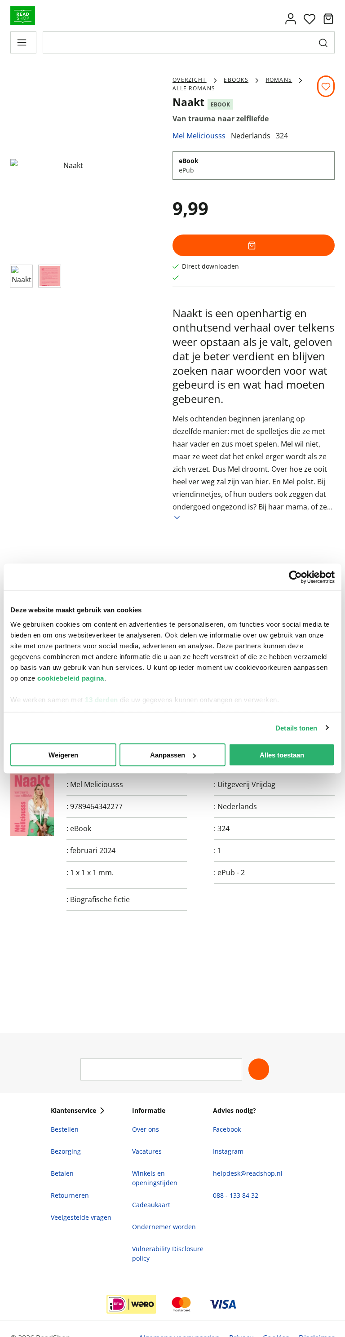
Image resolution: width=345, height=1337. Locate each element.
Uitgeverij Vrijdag (246, 784)
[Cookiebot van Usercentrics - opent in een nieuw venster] (295, 577)
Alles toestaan (282, 755)
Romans (279, 80)
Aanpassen (167, 755)
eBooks (236, 80)
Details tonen (296, 727)
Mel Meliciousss (199, 136)
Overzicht (189, 80)
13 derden (101, 699)
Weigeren (63, 755)
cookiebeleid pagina (70, 678)
